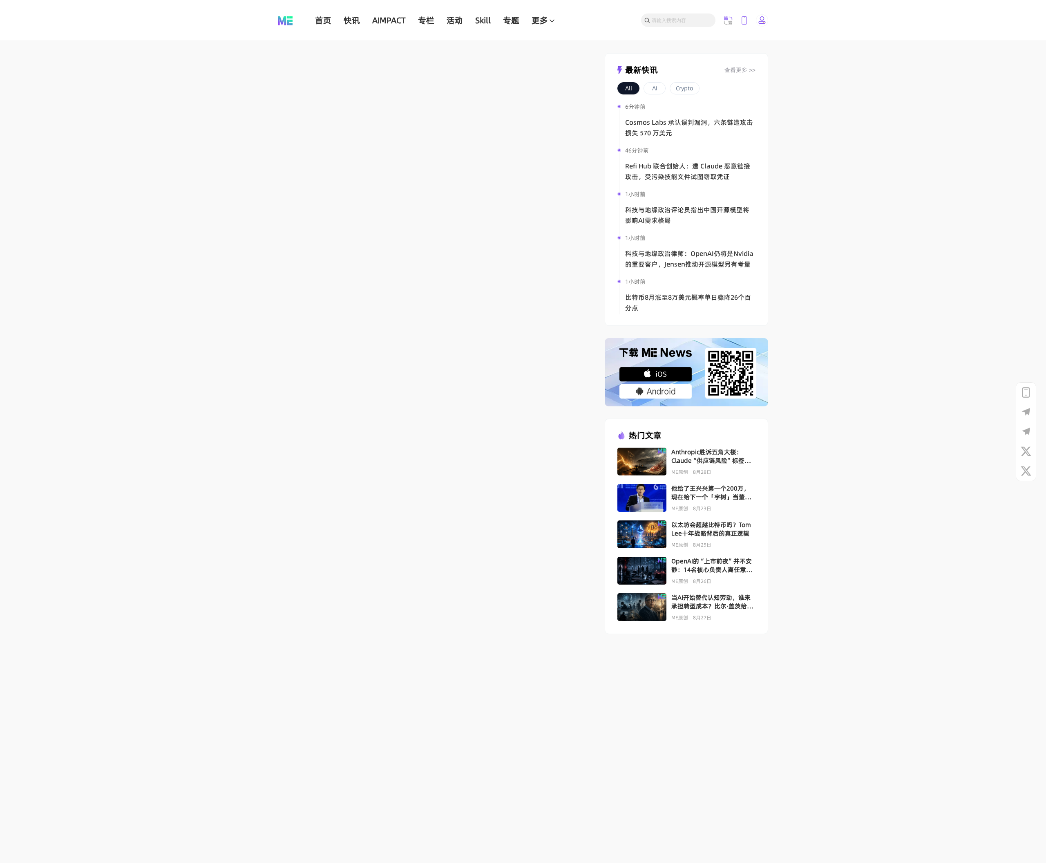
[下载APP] (1026, 392)
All (628, 88)
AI (654, 88)
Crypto (684, 88)
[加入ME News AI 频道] (1026, 432)
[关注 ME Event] (1026, 471)
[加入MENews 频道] (1026, 412)
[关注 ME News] (1026, 451)
